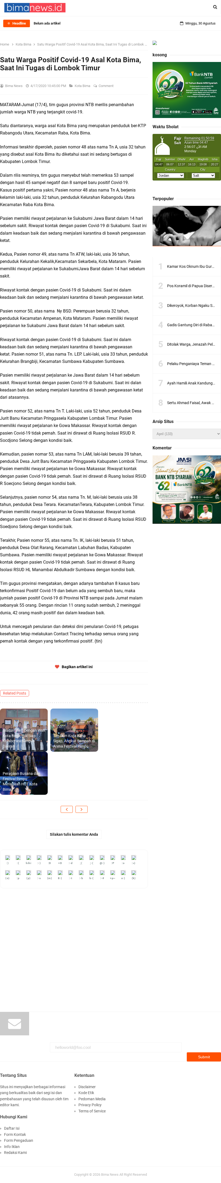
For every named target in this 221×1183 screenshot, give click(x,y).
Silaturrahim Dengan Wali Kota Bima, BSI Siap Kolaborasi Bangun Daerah (24, 738)
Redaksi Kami (15, 1152)
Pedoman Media (92, 1099)
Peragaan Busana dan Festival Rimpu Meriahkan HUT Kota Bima (21, 781)
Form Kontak (15, 1134)
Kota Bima (83, 86)
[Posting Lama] (81, 809)
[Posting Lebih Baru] (67, 809)
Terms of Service (92, 1111)
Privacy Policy (90, 1105)
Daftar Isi (11, 1128)
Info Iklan (12, 1146)
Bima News (110, 1174)
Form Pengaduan (18, 1140)
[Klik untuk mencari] (215, 7)
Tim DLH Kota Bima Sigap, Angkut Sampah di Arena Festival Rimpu (74, 741)
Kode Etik (86, 1093)
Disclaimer (87, 1087)
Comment (106, 86)
